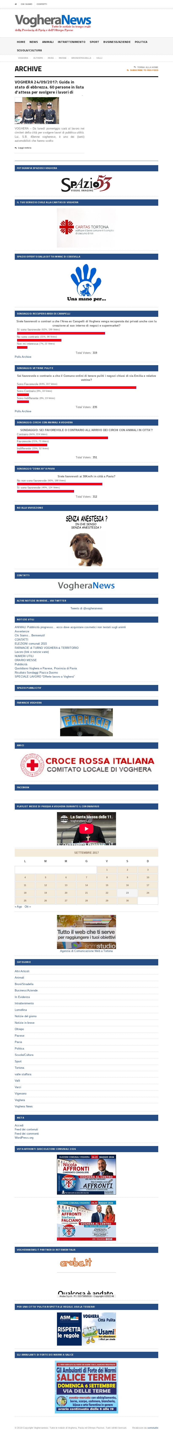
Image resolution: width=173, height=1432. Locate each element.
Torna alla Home (147, 67)
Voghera (20, 1100)
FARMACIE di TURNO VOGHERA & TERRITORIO (46, 647)
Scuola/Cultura (29, 50)
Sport (94, 41)
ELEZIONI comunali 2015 (31, 643)
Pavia (18, 1042)
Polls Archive (23, 356)
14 (86, 885)
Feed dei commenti (27, 1133)
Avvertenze (22, 631)
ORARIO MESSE (26, 660)
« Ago (18, 906)
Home (21, 41)
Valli (17, 1080)
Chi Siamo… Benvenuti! (30, 635)
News (34, 41)
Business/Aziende (116, 41)
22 (107, 893)
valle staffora (23, 1074)
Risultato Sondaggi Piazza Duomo (36, 672)
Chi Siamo (26, 4)
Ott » (28, 906)
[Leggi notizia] (42, 101)
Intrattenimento (71, 41)
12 (45, 885)
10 (148, 877)
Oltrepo (19, 1029)
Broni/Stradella (24, 984)
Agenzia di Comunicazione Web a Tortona (86, 951)
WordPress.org (24, 1137)
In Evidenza (22, 997)
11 (25, 885)
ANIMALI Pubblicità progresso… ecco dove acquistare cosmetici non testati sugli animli (70, 627)
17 (148, 885)
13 (66, 885)
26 (45, 900)
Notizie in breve (24, 1022)
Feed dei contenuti (26, 1129)
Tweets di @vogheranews (86, 608)
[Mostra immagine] (31, 101)
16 (127, 885)
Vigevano (21, 1093)
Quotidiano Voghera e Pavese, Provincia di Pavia (46, 668)
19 (45, 893)
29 (107, 900)
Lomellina (21, 1009)
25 (25, 900)
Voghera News (24, 1106)
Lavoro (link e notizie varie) (32, 651)
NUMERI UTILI (24, 656)
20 (66, 893)
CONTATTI (42, 4)
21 (86, 893)
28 (86, 900)
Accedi (19, 1125)
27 (66, 900)
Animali (48, 41)
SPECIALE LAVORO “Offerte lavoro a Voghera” (44, 676)
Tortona (19, 1067)
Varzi (18, 1087)
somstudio (152, 1428)
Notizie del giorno (26, 1016)
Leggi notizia (24, 148)
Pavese (19, 1035)
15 (107, 885)
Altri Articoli (22, 971)
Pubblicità (21, 664)
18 (25, 893)
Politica (141, 41)
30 (127, 900)
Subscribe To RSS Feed (144, 70)
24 (148, 893)
